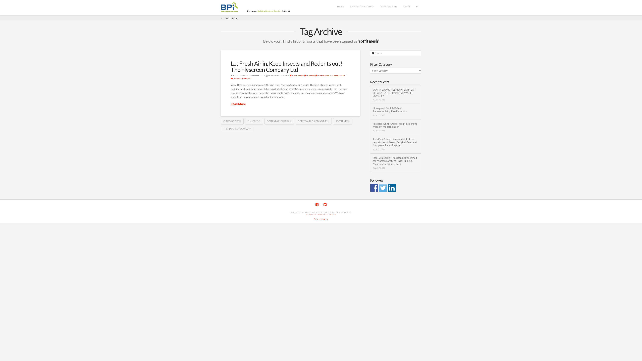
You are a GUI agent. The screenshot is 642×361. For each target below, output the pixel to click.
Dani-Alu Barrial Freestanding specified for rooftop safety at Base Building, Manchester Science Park (395, 160)
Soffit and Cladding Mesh (331, 75)
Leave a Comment (242, 78)
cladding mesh (232, 121)
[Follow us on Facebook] (374, 188)
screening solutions (279, 121)
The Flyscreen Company (237, 129)
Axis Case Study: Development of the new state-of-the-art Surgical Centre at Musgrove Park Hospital (395, 142)
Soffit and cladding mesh (313, 121)
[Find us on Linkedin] (392, 188)
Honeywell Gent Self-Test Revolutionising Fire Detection (390, 110)
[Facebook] (316, 204)
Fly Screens (297, 75)
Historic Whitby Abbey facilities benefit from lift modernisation (395, 125)
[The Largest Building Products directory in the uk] (261, 7)
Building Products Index (321, 215)
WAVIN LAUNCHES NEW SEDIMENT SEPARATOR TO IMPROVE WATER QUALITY (394, 92)
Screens (310, 75)
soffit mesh (343, 121)
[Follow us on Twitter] (383, 188)
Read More (238, 104)
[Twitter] (325, 204)
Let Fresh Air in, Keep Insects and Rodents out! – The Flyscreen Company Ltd (288, 66)
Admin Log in (321, 219)
